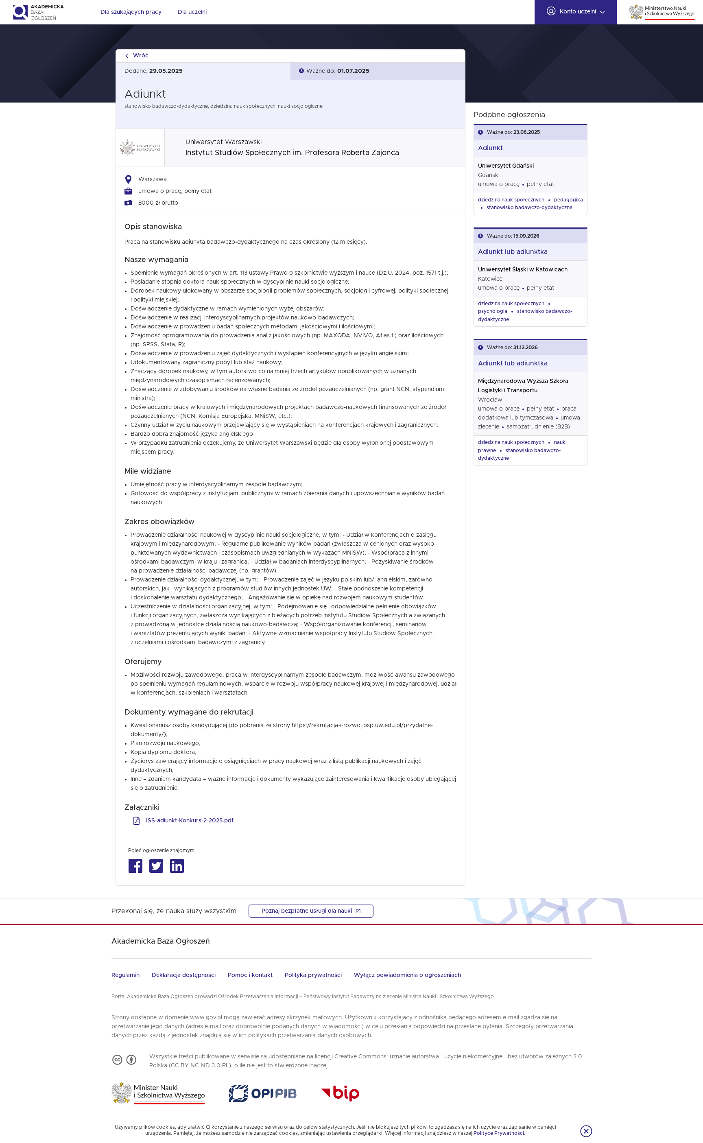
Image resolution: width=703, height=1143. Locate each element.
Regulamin (125, 975)
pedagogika (568, 199)
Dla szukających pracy (131, 12)
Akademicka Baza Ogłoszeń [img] (38, 12)
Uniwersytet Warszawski (224, 142)
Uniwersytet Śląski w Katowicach (523, 270)
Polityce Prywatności (499, 1133)
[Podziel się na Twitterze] (156, 866)
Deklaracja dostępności (184, 975)
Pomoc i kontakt (250, 975)
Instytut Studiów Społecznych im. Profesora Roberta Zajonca (292, 153)
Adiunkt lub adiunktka (513, 252)
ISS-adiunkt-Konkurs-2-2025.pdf (190, 821)
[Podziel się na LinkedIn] (177, 866)
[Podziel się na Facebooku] (135, 866)
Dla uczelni (192, 12)
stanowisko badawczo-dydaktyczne (529, 207)
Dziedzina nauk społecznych (511, 199)
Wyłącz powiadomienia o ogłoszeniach (407, 975)
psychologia (492, 311)
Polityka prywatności (313, 975)
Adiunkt (490, 148)
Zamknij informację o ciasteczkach (586, 1131)
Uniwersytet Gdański (506, 166)
